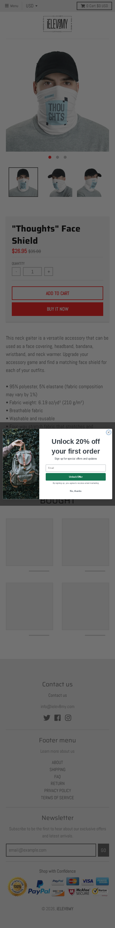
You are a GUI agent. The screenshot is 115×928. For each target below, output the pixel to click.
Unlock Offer (75, 477)
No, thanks (75, 491)
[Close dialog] (108, 432)
